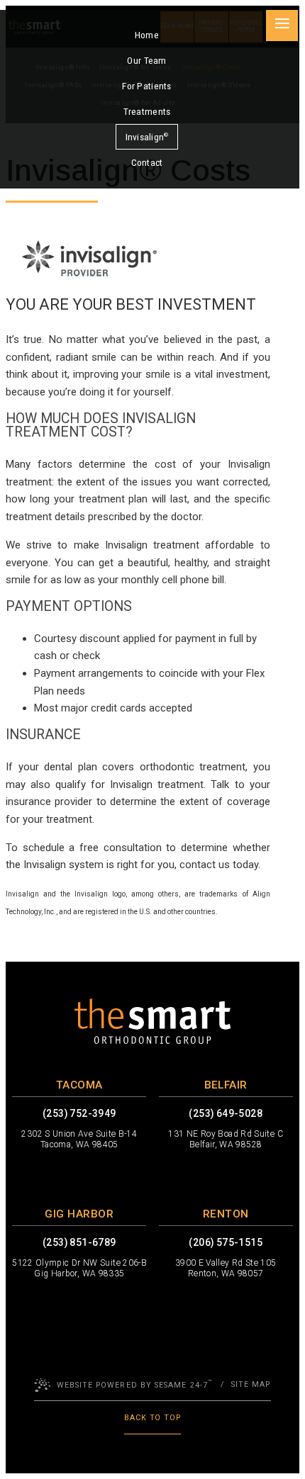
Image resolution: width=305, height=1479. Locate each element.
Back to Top (152, 1417)
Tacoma (79, 1085)
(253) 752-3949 (79, 1113)
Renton (226, 1214)
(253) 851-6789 (79, 1242)
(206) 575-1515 (225, 1242)
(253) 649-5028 (225, 1113)
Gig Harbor (79, 1214)
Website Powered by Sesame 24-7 (134, 1384)
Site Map (251, 1384)
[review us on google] (122, 1175)
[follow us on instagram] (93, 1175)
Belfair (226, 1085)
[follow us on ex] (65, 1175)
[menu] (281, 25)
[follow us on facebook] (36, 1175)
